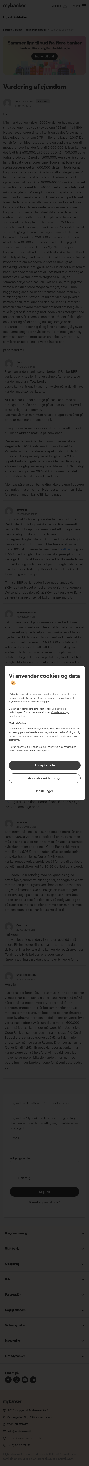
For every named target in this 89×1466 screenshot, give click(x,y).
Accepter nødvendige (44, 778)
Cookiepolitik (58, 712)
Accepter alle (44, 765)
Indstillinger (44, 791)
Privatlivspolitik (17, 716)
